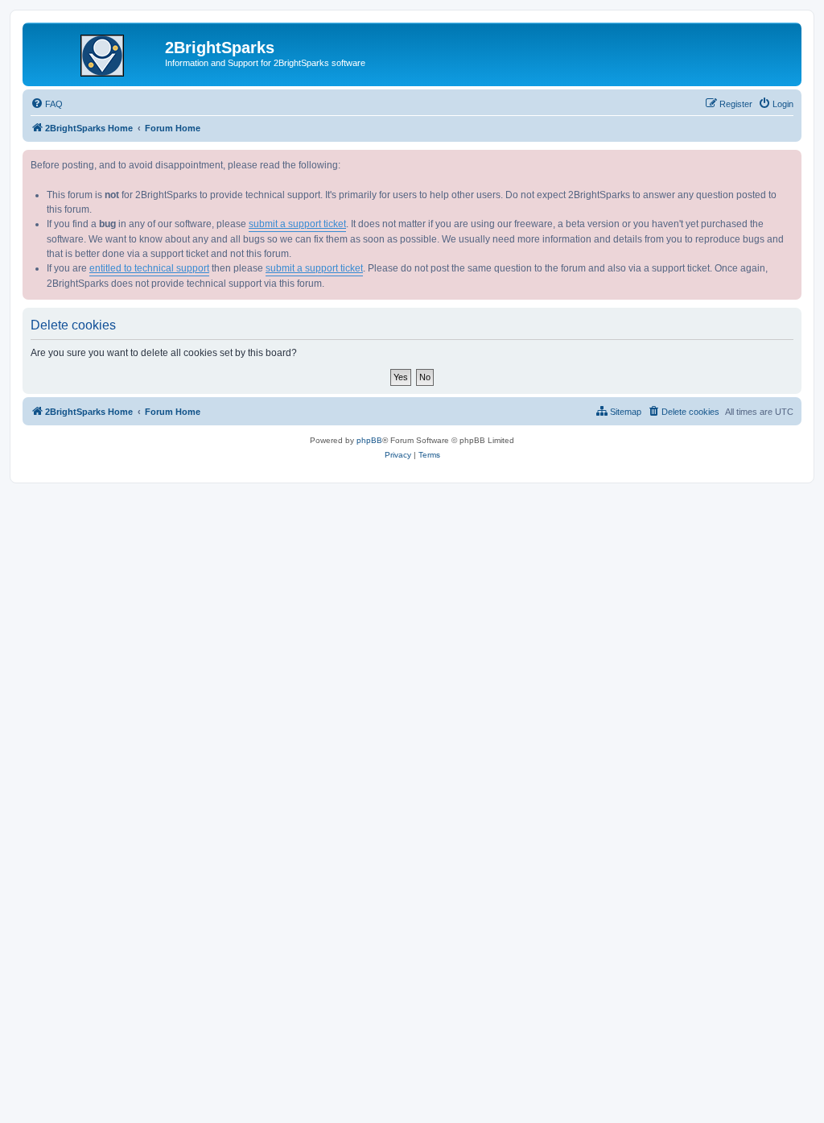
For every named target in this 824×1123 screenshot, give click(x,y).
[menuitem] (47, 104)
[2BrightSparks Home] (96, 52)
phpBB (369, 440)
